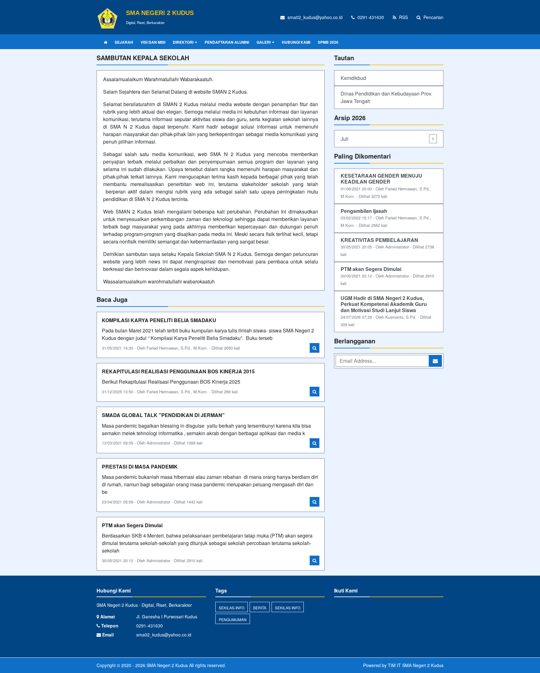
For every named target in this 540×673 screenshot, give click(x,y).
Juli (387, 138)
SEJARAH (124, 42)
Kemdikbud (353, 77)
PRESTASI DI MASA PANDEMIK (140, 466)
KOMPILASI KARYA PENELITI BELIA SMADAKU (159, 320)
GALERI (264, 42)
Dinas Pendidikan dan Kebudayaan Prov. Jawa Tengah (386, 97)
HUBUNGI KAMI (296, 42)
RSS (403, 17)
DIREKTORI (183, 42)
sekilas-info (231, 607)
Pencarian (432, 17)
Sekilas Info (287, 607)
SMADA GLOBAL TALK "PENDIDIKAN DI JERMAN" (163, 415)
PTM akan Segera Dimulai (132, 525)
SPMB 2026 (328, 42)
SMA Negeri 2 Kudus (166, 665)
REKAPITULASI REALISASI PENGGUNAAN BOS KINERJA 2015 (178, 371)
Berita (259, 607)
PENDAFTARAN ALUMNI (227, 42)
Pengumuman (233, 619)
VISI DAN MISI (153, 42)
